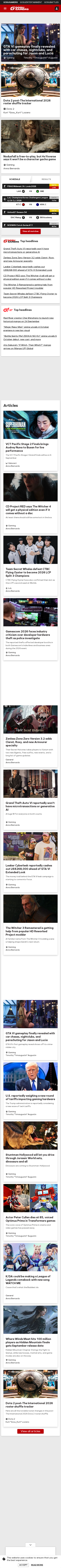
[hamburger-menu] (5, 8)
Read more (37, 1565)
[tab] (14, 179)
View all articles (30, 1431)
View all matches (30, 231)
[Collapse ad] (30, 1545)
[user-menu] (57, 8)
